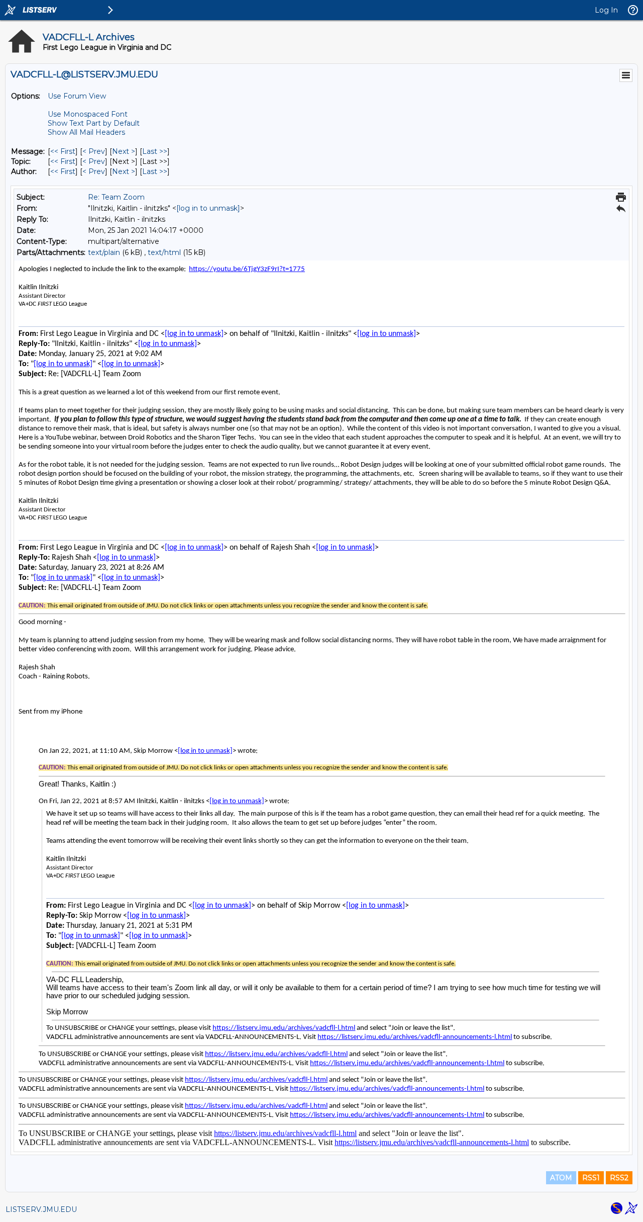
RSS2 (619, 1177)
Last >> (154, 151)
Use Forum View (77, 96)
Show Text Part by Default (94, 123)
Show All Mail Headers (86, 132)
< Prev (93, 151)
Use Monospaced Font (88, 114)
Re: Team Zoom (116, 197)
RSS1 (591, 1177)
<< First (62, 151)
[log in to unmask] (208, 208)
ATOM (561, 1177)
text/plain (104, 252)
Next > (123, 151)
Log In (606, 10)
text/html (164, 252)
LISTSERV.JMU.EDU (41, 1209)
